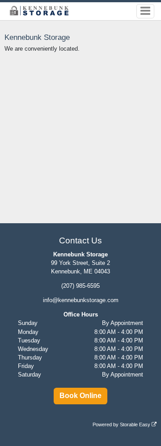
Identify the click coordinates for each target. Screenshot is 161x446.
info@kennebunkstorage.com (81, 300)
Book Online (80, 395)
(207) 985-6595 (80, 285)
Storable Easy (136, 424)
